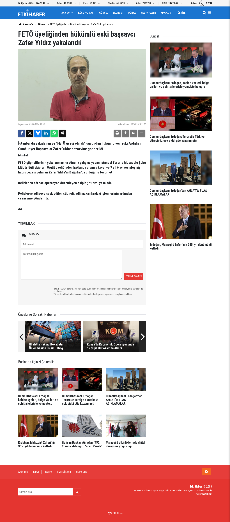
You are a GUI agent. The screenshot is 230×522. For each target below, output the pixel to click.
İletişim (48, 471)
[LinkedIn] (46, 133)
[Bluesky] (38, 133)
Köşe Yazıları (86, 12)
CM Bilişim (118, 513)
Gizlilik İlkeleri (64, 471)
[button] (125, 133)
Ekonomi (118, 12)
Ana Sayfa (67, 12)
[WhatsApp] (54, 133)
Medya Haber (148, 12)
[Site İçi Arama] (204, 12)
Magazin (166, 12)
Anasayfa (27, 24)
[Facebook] (21, 133)
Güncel (103, 12)
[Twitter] (29, 133)
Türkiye (180, 12)
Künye (36, 471)
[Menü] (209, 12)
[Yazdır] (117, 133)
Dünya (132, 12)
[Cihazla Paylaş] (62, 133)
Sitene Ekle (81, 471)
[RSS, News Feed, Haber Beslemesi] (206, 471)
